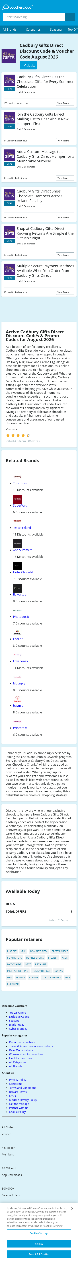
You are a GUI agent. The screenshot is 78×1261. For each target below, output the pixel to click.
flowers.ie (19, 594)
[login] (18, 435)
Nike (67, 977)
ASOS (65, 957)
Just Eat (12, 951)
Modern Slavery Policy (23, 1100)
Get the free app (19, 1104)
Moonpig (19, 683)
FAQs (12, 1095)
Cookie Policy (17, 1112)
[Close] (72, 1208)
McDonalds (14, 964)
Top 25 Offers (17, 1012)
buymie (18, 706)
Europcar (13, 984)
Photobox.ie (21, 617)
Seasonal (56, 30)
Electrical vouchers (20, 1058)
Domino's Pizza (39, 951)
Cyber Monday (18, 1028)
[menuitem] (11, 30)
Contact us (15, 1083)
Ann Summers (22, 550)
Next (28, 964)
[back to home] (17, 7)
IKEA (9, 977)
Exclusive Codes (19, 1016)
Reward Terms (18, 1091)
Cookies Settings (39, 1233)
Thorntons (20, 483)
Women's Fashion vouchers (26, 1054)
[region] (39, 1232)
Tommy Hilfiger (41, 970)
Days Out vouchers (21, 1050)
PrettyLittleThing (17, 970)
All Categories (17, 1062)
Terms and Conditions (22, 1087)
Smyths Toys (14, 957)
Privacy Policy (17, 1079)
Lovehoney (20, 661)
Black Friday (16, 1024)
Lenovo (20, 977)
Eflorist (18, 639)
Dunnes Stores (35, 957)
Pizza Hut (40, 964)
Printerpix (20, 728)
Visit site (12, 429)
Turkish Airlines (51, 977)
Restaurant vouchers (22, 1042)
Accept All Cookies (39, 1254)
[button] (11, 30)
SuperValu (20, 505)
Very (23, 951)
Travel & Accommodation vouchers (31, 1046)
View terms (64, 103)
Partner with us (18, 1108)
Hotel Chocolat (23, 572)
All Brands (15, 1066)
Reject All (39, 1243)
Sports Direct (60, 951)
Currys (59, 970)
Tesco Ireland (22, 528)
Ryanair (33, 977)
